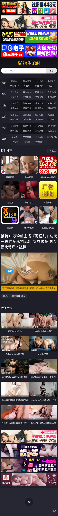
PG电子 (14, 81)
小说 (4, 127)
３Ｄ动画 (52, 92)
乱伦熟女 (39, 108)
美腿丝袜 (14, 119)
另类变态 (52, 108)
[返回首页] (54, 510)
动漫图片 (52, 114)
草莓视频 (39, 137)
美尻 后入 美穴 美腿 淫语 (14, 296)
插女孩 (14, 137)
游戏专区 (52, 81)
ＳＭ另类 (52, 97)
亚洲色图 (27, 114)
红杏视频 (14, 142)
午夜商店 (27, 137)
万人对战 (39, 81)
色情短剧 (39, 142)
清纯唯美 (27, 119)
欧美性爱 (52, 103)
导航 (4, 139)
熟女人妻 (14, 97)
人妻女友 (39, 126)
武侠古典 (52, 126)
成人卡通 (39, 103)
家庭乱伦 (27, 126)
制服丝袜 (14, 108)
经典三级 (27, 108)
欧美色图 (39, 114)
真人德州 (27, 81)
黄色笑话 (39, 130)
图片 (4, 116)
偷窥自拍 (14, 114)
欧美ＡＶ (39, 92)
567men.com (29, 63)
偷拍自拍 (27, 103)
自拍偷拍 (27, 92)
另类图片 (52, 119)
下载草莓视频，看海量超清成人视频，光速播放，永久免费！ (29, 288)
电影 (4, 105)
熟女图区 (39, 119)
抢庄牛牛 (52, 85)
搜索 (51, 70)
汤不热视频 (52, 137)
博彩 (4, 82)
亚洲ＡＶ (14, 92)
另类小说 (27, 130)
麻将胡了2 (14, 85)
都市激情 (14, 126)
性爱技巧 (52, 130)
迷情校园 (14, 130)
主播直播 (39, 97)
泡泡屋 (27, 142)
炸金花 (27, 85)
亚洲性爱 (14, 103)
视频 (4, 94)
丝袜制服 (27, 97)
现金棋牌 (39, 85)
